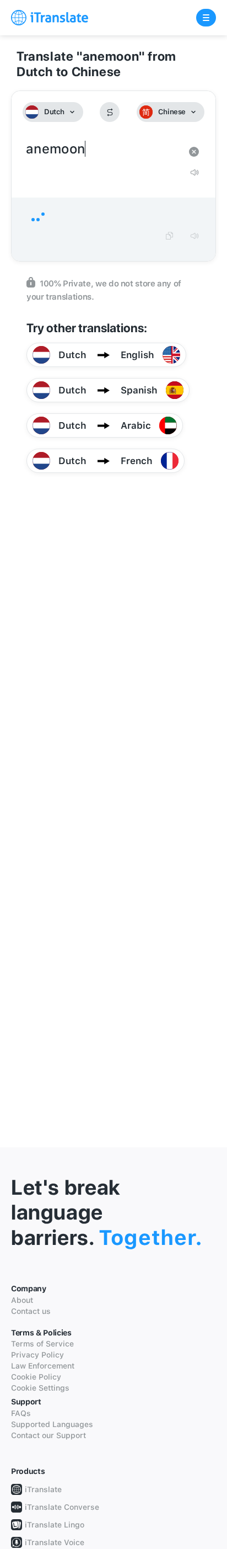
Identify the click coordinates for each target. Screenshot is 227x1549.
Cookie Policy (36, 1376)
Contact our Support (48, 1435)
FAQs (21, 1413)
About (22, 1300)
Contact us (31, 1311)
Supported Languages (52, 1424)
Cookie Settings (40, 1387)
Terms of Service (42, 1343)
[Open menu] (206, 17)
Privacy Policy (37, 1354)
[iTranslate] (49, 17)
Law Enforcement (42, 1365)
